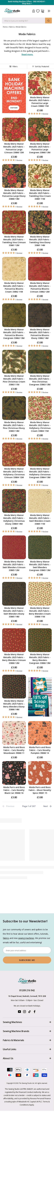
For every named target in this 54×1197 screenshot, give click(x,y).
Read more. (27, 54)
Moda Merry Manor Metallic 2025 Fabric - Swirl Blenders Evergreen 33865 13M (40, 566)
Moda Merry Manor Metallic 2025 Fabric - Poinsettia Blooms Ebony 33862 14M (40, 333)
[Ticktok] (29, 1012)
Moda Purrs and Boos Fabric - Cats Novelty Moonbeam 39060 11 (14, 750)
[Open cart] (42, 11)
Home (5, 27)
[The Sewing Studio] (12, 14)
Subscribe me (27, 960)
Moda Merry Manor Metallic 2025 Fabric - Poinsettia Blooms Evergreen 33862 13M (14, 333)
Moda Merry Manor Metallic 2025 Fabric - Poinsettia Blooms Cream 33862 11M (14, 287)
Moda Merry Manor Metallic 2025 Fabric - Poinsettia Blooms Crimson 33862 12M (40, 287)
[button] (40, 114)
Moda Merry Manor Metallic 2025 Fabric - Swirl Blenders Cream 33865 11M (40, 519)
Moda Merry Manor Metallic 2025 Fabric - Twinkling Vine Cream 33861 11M (40, 194)
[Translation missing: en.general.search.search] (48, 20)
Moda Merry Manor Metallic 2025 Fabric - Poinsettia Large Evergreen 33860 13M (40, 148)
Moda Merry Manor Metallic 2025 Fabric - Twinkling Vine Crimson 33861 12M (14, 241)
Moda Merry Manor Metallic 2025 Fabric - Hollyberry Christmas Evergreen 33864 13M (40, 473)
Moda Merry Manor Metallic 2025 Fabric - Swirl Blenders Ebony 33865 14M (14, 612)
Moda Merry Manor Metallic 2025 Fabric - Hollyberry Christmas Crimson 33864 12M (14, 473)
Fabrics (12, 27)
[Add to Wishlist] (48, 74)
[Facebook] (34, 1012)
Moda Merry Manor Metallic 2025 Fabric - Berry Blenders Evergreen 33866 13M (40, 658)
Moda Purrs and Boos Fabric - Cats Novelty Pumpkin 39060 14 (40, 750)
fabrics (6, 938)
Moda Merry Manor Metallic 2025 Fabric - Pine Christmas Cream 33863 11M (14, 380)
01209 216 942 (27, 990)
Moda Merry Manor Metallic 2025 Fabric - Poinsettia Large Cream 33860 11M (40, 101)
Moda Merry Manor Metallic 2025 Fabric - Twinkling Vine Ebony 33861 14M (40, 241)
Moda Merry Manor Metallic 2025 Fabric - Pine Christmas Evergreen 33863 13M (40, 380)
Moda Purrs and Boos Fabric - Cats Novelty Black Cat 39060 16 (14, 790)
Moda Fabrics (21, 27)
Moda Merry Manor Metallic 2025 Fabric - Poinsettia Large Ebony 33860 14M (14, 194)
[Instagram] (24, 1012)
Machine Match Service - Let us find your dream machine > (27, 3)
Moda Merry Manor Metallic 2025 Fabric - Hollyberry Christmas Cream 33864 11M (40, 426)
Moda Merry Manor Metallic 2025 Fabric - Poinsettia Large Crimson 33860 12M (14, 148)
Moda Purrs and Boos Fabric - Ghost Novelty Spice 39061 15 (40, 790)
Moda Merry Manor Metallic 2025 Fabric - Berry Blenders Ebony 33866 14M (14, 705)
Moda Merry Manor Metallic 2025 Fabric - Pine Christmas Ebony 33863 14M (14, 426)
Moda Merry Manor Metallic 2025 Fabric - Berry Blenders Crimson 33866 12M (14, 658)
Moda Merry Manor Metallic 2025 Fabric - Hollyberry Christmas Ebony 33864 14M (14, 519)
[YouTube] (19, 1012)
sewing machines (26, 938)
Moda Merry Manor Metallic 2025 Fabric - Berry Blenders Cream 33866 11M (40, 612)
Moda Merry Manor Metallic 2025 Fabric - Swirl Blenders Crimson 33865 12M (14, 566)
